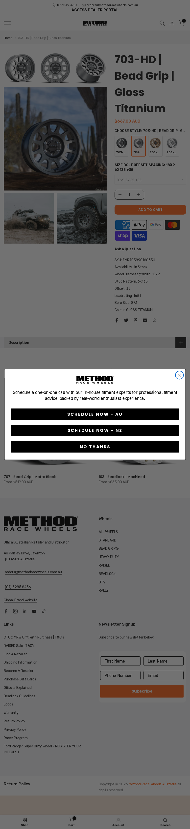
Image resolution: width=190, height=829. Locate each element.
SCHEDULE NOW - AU (95, 414)
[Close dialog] (179, 375)
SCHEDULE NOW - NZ (95, 430)
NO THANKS (95, 447)
